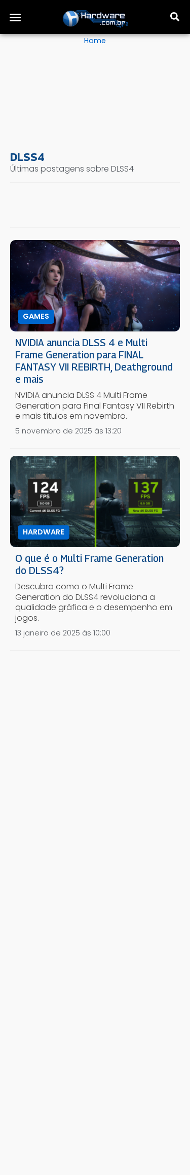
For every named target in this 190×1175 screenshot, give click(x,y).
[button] (15, 17)
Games (36, 316)
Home (95, 41)
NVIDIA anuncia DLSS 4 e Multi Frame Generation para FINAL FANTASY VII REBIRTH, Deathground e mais (94, 361)
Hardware (43, 532)
